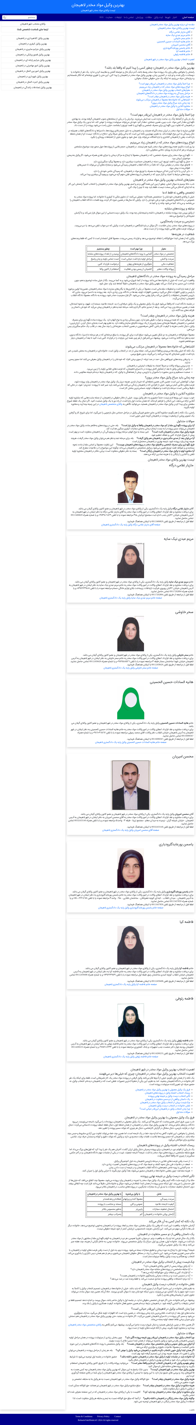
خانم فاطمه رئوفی (181, 54)
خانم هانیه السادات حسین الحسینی (173, 41)
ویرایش (139, 17)
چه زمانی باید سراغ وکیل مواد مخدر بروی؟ (170, 103)
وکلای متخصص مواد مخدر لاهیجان (84, 1325)
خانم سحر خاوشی (182, 38)
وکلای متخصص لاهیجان (110, 404)
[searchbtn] (4, 17)
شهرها (168, 17)
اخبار (175, 17)
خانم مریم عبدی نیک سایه (178, 35)
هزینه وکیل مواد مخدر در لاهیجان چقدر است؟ (169, 96)
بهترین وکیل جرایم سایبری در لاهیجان (32, 49)
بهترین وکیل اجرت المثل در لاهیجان (32, 82)
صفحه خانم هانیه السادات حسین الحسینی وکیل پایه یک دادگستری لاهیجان (130, 742)
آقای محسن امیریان (180, 45)
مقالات (148, 17)
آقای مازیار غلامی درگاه (179, 32)
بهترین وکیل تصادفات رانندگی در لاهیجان (33, 87)
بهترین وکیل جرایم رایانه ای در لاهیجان (33, 60)
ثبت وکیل (158, 17)
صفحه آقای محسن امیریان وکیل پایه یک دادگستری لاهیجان (130, 830)
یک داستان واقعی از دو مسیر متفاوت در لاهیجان (167, 1099)
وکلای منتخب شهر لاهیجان (32, 24)
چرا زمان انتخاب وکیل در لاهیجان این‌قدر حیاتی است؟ (165, 1109)
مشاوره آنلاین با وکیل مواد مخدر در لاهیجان (170, 106)
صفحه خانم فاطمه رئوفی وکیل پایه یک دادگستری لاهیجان (130, 1056)
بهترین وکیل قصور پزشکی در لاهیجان (33, 54)
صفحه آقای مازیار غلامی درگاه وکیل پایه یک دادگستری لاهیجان (130, 524)
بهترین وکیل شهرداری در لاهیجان (33, 76)
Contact (117, 1416)
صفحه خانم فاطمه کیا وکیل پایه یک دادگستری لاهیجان (131, 984)
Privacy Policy (103, 1416)
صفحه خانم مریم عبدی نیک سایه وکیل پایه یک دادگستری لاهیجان (130, 598)
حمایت (109, 17)
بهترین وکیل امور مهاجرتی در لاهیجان (33, 65)
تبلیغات (118, 17)
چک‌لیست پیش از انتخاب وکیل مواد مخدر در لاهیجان (165, 1102)
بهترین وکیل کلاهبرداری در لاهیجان (32, 38)
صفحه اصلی (188, 17)
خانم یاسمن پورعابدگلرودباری (176, 48)
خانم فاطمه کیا (183, 51)
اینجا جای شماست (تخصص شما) (32, 29)
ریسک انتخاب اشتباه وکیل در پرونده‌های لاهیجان (167, 1093)
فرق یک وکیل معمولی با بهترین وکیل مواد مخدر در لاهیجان (162, 1089)
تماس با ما (129, 17)
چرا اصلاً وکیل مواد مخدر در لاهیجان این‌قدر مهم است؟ (164, 84)
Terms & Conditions (83, 1416)
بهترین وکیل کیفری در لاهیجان (33, 44)
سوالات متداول (183, 109)
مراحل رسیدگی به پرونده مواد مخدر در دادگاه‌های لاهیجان (163, 93)
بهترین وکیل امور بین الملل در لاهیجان (32, 71)
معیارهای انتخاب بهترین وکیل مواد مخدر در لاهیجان (166, 90)
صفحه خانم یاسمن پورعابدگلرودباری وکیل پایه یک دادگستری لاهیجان (130, 907)
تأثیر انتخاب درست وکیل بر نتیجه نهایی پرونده (169, 1096)
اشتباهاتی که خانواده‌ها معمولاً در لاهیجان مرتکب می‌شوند (163, 100)
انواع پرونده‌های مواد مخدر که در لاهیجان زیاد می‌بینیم (164, 87)
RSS (101, 17)
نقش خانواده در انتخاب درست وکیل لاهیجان (169, 1105)
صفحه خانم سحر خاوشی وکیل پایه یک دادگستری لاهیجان (130, 668)
